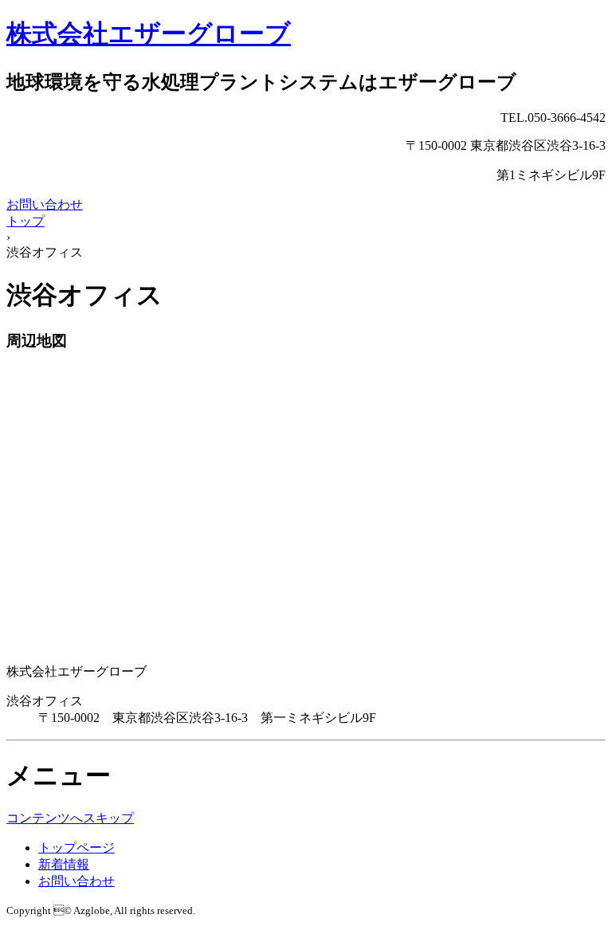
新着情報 (63, 864)
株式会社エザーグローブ (148, 33)
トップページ (76, 847)
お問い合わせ (44, 204)
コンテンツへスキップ (70, 818)
